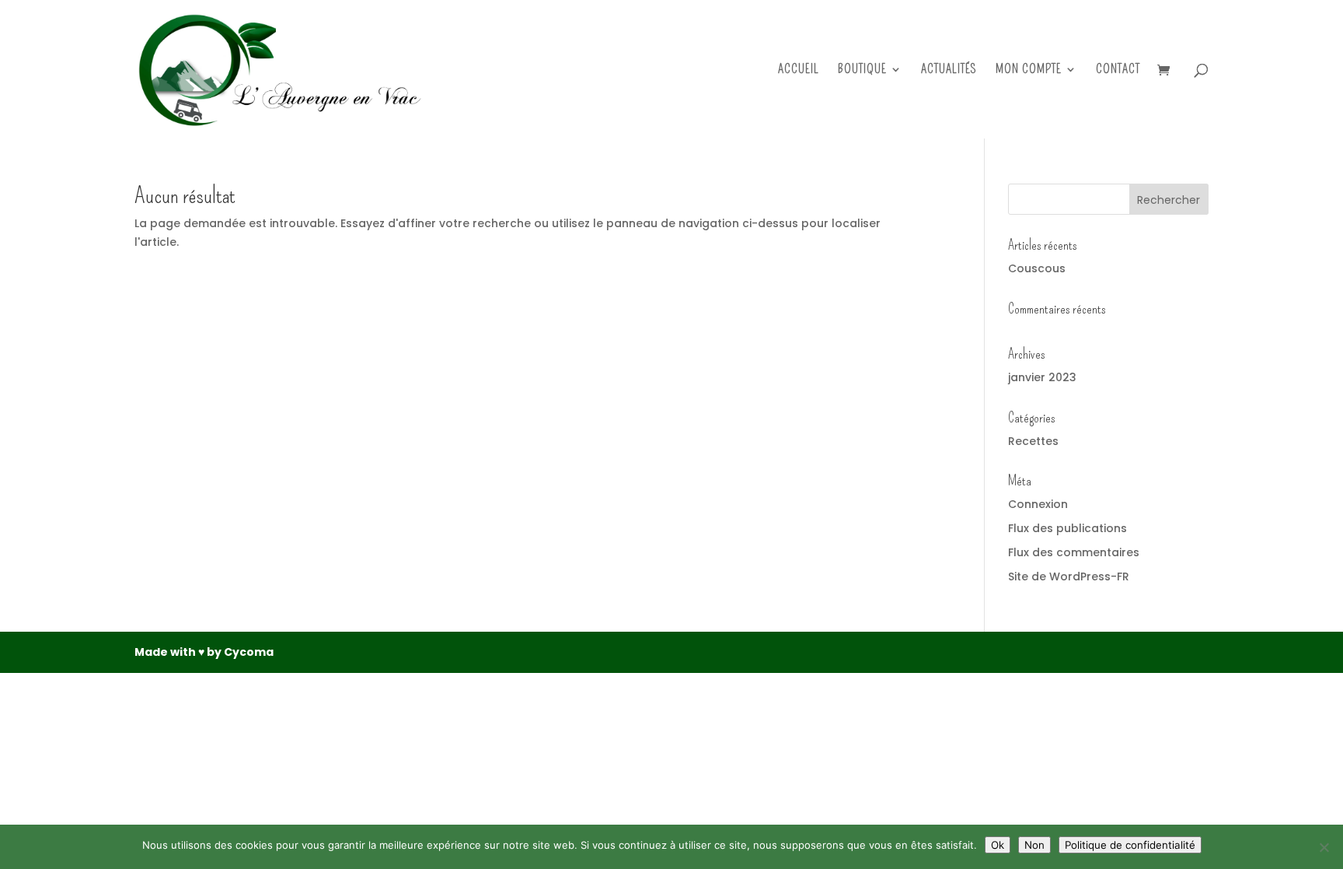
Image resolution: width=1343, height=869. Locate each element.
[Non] (1323, 847)
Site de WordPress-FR (1068, 576)
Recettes (1033, 441)
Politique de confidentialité (1130, 845)
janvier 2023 (1042, 377)
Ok (997, 845)
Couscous (1037, 268)
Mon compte (1029, 70)
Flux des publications (1067, 528)
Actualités (949, 70)
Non (1034, 845)
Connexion (1038, 504)
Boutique (862, 70)
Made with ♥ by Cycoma (204, 652)
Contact (1118, 70)
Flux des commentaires (1073, 552)
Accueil (798, 70)
